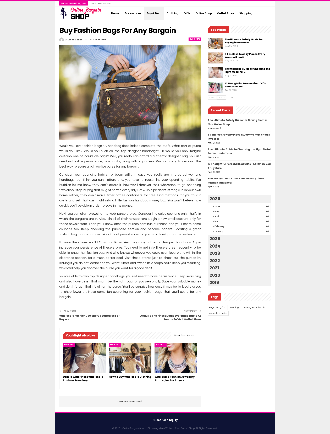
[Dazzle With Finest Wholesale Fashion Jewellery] (84, 358)
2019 (214, 283)
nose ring (234, 307)
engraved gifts (217, 307)
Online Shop (204, 13)
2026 (215, 199)
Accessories (132, 13)
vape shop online (218, 313)
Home (115, 13)
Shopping (245, 13)
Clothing (172, 13)
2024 (215, 246)
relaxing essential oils (254, 307)
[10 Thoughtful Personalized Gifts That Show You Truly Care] (215, 87)
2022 (215, 261)
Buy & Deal (154, 13)
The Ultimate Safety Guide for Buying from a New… (244, 41)
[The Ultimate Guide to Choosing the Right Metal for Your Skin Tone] (215, 72)
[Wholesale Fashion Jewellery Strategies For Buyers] (176, 358)
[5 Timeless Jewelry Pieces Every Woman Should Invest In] (215, 57)
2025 (215, 239)
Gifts (187, 13)
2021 (214, 268)
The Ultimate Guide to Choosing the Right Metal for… (247, 70)
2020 (215, 275)
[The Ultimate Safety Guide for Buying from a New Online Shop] (215, 43)
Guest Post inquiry (101, 3)
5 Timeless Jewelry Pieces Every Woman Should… (245, 55)
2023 (215, 253)
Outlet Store (225, 13)
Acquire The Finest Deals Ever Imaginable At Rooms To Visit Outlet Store (170, 317)
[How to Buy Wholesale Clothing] (130, 358)
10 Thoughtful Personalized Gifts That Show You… (245, 85)
